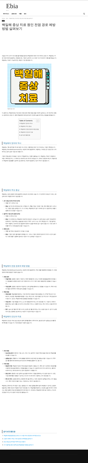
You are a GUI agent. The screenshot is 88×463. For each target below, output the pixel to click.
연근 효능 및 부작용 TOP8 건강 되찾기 (15, 442)
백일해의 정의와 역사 (26, 123)
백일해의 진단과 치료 (27, 132)
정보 (7, 18)
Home (3, 18)
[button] (84, 14)
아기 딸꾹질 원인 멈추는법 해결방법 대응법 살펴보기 (19, 445)
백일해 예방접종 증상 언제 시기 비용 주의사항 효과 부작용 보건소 (22, 435)
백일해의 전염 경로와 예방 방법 (30, 129)
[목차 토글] (37, 120)
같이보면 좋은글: (25, 135)
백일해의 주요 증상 (26, 126)
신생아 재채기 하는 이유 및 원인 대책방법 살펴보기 (18, 438)
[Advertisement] (29, 43)
